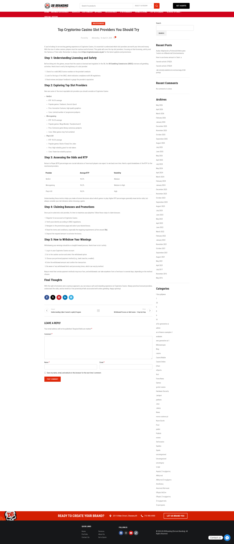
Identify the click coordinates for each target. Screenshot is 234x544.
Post (157, 425)
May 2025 (159, 156)
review (158, 438)
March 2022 (160, 232)
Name (47, 362)
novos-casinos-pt (162, 417)
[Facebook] (121, 533)
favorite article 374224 (164, 66)
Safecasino (160, 442)
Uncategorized (98, 23)
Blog (157, 349)
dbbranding (95, 38)
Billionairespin (161, 345)
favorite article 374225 (164, 62)
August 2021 (160, 257)
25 (157, 303)
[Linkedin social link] (65, 297)
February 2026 (161, 118)
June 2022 (159, 227)
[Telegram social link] (71, 297)
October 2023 (160, 198)
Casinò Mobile (161, 358)
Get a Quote (181, 6)
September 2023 (162, 202)
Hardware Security (162, 391)
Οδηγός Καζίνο (161, 492)
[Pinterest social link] (59, 297)
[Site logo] (56, 6)
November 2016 (161, 274)
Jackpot (159, 395)
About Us (101, 534)
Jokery (158, 408)
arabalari (159, 336)
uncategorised (161, 454)
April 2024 (159, 173)
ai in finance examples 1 (164, 332)
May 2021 (159, 261)
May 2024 (159, 168)
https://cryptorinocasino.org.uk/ (93, 52)
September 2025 (162, 139)
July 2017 (159, 269)
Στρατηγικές (160, 505)
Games (158, 383)
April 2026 (159, 109)
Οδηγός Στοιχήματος (163, 497)
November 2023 (161, 194)
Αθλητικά (159, 476)
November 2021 (161, 244)
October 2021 (160, 248)
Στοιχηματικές (161, 501)
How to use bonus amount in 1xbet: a (169, 57)
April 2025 (159, 160)
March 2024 (160, 177)
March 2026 (160, 114)
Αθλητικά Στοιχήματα (163, 480)
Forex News (160, 379)
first (157, 374)
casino (158, 353)
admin (158, 328)
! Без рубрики (161, 294)
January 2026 (160, 122)
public (158, 429)
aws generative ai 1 (162, 341)
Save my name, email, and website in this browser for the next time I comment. (74, 373)
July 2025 (159, 147)
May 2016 (159, 278)
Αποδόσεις (160, 484)
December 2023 (161, 189)
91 (157, 320)
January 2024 (160, 185)
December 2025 (161, 126)
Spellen (158, 446)
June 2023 (159, 215)
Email (102, 362)
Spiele (158, 450)
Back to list (98, 310)
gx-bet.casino (161, 387)
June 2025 (159, 152)
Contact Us (85, 537)
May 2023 (159, 219)
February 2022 (161, 236)
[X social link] (52, 297)
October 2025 (160, 135)
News (158, 412)
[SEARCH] (157, 6)
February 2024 (161, 181)
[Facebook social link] (46, 297)
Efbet (158, 366)
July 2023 (159, 211)
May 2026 (159, 105)
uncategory (160, 463)
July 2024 (159, 164)
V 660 (158, 467)
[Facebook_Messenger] (227, 537)
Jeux (157, 404)
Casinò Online (161, 362)
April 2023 (159, 223)
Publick (158, 433)
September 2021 (162, 253)
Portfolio (85, 534)
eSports (159, 370)
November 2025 (161, 130)
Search (158, 23)
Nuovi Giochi (160, 421)
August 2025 (160, 143)
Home (84, 531)
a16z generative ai (162, 324)
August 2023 (160, 206)
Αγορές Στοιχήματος (163, 471)
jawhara (158, 400)
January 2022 (160, 240)
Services (101, 531)
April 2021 (159, 265)
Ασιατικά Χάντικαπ (162, 488)
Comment (48, 334)
